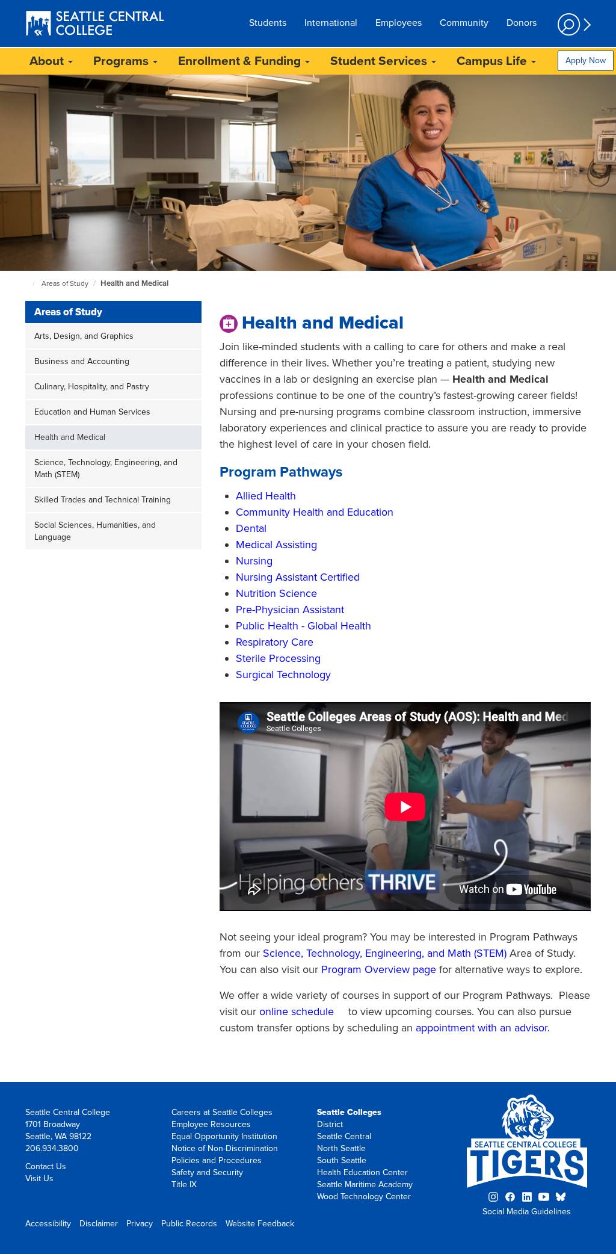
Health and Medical (134, 283)
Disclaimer (98, 1223)
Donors (522, 23)
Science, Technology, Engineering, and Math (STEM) (105, 468)
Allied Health (266, 495)
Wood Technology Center (364, 1196)
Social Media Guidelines (526, 1211)
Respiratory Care (274, 642)
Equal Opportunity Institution (224, 1136)
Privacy (139, 1223)
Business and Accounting (81, 361)
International (330, 23)
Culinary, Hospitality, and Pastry (91, 386)
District (330, 1124)
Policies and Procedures (216, 1160)
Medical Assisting (276, 544)
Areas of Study (65, 283)
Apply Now (585, 60)
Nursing (254, 560)
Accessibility (48, 1223)
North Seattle (341, 1148)
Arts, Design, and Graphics (84, 336)
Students (267, 23)
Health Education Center (362, 1172)
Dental (251, 528)
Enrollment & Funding (241, 61)
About (48, 61)
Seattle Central (344, 1136)
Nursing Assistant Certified (298, 577)
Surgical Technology (283, 674)
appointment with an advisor (481, 1027)
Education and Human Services (92, 412)
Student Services (380, 61)
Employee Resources (211, 1124)
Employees (398, 23)
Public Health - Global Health (303, 625)
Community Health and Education (314, 512)
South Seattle (341, 1160)
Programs (122, 61)
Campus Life (493, 61)
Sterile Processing (278, 658)
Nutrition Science (276, 593)
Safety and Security (207, 1172)
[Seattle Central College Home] (95, 24)
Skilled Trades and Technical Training (102, 500)
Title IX (184, 1184)
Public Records (189, 1223)
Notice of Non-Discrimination (224, 1148)
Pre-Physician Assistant (290, 609)
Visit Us (39, 1178)
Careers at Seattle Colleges (222, 1112)
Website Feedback (260, 1223)
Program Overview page (378, 969)
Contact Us (45, 1166)
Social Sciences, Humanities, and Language (95, 531)
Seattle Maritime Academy (365, 1184)
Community (464, 23)
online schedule (296, 1011)
